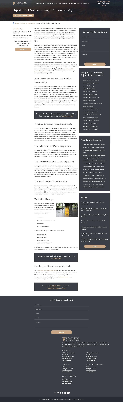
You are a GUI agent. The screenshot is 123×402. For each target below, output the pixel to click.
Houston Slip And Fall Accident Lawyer (93, 147)
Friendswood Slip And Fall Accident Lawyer (94, 178)
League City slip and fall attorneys (47, 271)
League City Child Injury (89, 100)
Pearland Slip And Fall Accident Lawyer (93, 167)
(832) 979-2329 (91, 358)
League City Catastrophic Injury (91, 97)
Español (104, 5)
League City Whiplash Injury (90, 126)
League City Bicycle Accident (91, 80)
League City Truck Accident (90, 123)
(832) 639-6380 (67, 381)
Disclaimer (76, 399)
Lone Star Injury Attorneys (52, 399)
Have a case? (23, 49)
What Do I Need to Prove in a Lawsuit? (22, 35)
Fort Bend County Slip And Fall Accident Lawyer (94, 151)
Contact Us (85, 3)
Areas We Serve (62, 3)
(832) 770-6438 (67, 358)
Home (13, 23)
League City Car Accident (90, 94)
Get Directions (66, 360)
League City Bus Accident (90, 91)
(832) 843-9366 (91, 370)
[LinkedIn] (65, 393)
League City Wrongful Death (90, 129)
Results (80, 3)
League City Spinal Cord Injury (91, 120)
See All (95, 246)
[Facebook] (55, 393)
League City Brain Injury (89, 86)
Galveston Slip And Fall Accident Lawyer (94, 187)
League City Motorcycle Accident (92, 109)
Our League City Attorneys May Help (22, 37)
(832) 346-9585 (103, 3)
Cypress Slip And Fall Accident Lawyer (93, 175)
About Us (38, 3)
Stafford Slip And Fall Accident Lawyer (93, 169)
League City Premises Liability (91, 118)
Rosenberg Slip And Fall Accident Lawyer (94, 164)
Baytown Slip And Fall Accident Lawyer (93, 184)
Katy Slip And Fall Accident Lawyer (92, 172)
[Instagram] (61, 393)
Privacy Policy (70, 399)
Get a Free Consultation (103, 1)
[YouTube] (68, 393)
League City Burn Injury (89, 89)
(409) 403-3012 (67, 370)
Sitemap (81, 399)
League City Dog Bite (88, 106)
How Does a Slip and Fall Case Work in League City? (22, 32)
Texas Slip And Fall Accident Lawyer (92, 158)
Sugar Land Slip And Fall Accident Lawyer (94, 144)
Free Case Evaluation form (56, 288)
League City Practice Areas (50, 3)
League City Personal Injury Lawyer (25, 23)
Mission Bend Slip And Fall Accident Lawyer (94, 161)
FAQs (68, 3)
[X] (58, 393)
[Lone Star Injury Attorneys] (20, 3)
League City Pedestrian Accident (92, 115)
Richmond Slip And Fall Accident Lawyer (94, 181)
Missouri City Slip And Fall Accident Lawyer (94, 155)
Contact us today (63, 277)
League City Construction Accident (92, 103)
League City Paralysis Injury (90, 112)
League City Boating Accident (91, 83)
